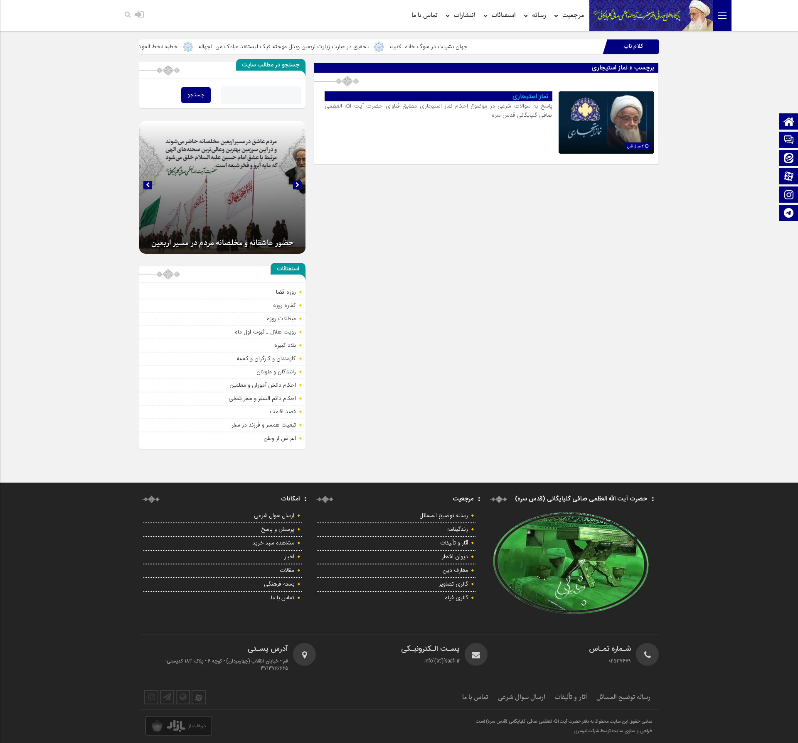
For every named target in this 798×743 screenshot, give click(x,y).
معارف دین (455, 571)
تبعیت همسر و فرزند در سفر (264, 424)
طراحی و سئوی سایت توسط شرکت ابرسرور (613, 731)
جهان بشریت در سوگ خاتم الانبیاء (463, 46)
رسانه (539, 15)
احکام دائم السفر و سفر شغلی (262, 398)
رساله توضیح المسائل (444, 516)
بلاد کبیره (285, 345)
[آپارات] (789, 177)
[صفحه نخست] (789, 122)
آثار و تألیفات (454, 543)
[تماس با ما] (789, 140)
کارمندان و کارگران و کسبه (266, 358)
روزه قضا (286, 292)
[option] (222, 187)
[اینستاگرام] (789, 195)
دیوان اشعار (455, 557)
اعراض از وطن (280, 438)
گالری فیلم (456, 598)
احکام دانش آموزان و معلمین (262, 385)
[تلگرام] (789, 214)
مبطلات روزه (281, 318)
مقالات (287, 571)
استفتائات (504, 15)
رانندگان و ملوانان (276, 371)
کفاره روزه (284, 305)
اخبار (289, 557)
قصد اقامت (283, 411)
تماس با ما (424, 15)
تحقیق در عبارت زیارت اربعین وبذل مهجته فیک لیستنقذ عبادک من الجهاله (319, 46)
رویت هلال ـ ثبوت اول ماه (265, 331)
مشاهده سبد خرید (273, 543)
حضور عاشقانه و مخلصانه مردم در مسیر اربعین (222, 243)
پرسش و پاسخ (277, 530)
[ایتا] (789, 159)
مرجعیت (573, 15)
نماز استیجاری (530, 96)
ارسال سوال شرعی (274, 516)
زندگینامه (457, 530)
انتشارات (464, 15)
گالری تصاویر (453, 584)
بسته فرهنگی (279, 584)
